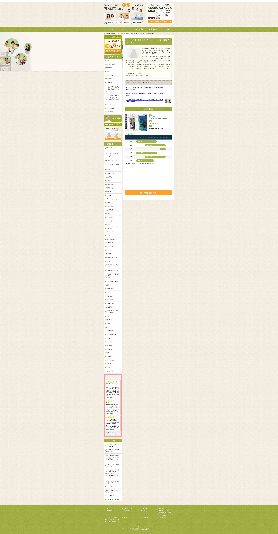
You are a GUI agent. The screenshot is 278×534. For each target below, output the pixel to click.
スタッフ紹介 (109, 75)
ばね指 (108, 213)
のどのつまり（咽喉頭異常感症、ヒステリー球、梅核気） (112, 275)
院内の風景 (109, 67)
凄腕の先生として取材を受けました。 (112, 450)
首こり (108, 235)
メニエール (109, 292)
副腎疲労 (108, 285)
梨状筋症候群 (109, 242)
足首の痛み (109, 228)
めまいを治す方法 (111, 486)
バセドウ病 (109, 296)
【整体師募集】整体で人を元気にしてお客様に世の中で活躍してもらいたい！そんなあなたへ (112, 88)
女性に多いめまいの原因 (112, 499)
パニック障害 (109, 299)
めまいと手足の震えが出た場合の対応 (112, 482)
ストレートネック (111, 221)
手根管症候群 (109, 206)
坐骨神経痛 (109, 349)
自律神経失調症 (110, 303)
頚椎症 (108, 261)
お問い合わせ (109, 111)
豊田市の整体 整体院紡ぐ (110, 33)
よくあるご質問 (110, 108)
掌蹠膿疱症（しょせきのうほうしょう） (112, 265)
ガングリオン (109, 231)
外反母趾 (108, 195)
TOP (107, 60)
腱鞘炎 (108, 224)
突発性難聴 (109, 319)
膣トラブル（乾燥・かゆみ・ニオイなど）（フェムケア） (112, 155)
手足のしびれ (109, 246)
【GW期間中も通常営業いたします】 (112, 445)
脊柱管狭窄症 (109, 217)
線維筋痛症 (109, 177)
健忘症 (108, 169)
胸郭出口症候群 (110, 239)
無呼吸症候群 (109, 210)
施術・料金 (109, 71)
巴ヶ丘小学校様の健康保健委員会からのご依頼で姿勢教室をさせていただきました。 (112, 458)
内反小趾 (108, 191)
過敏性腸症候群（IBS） (112, 270)
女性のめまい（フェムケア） (112, 165)
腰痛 (107, 352)
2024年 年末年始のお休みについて (112, 465)
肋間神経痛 (109, 345)
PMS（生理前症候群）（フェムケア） (112, 148)
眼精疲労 (108, 253)
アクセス (108, 104)
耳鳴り (108, 323)
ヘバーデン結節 (110, 360)
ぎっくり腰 (109, 341)
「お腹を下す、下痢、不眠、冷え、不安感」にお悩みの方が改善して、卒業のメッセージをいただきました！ (112, 473)
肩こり (108, 338)
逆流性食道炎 (109, 330)
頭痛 (107, 316)
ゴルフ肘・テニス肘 (111, 199)
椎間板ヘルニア (110, 371)
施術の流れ (109, 78)
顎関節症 (108, 367)
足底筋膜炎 (109, 356)
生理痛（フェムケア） (112, 160)
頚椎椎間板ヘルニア (111, 257)
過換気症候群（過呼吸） (112, 281)
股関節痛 (108, 363)
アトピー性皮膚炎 (111, 334)
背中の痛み (109, 250)
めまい (108, 327)
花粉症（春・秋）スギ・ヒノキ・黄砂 (112, 311)
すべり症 (108, 180)
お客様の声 (120, 33)
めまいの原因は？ (111, 495)
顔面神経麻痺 (109, 288)
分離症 (108, 202)
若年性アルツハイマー (112, 173)
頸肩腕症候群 (109, 184)
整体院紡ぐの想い (111, 64)
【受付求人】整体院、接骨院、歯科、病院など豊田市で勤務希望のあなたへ (112, 98)
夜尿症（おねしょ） (111, 188)
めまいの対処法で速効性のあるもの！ (112, 491)
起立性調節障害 (110, 307)
